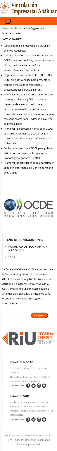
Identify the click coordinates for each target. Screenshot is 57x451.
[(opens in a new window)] (28, 337)
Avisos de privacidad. (28, 444)
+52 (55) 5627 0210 (31, 381)
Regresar (40, 315)
